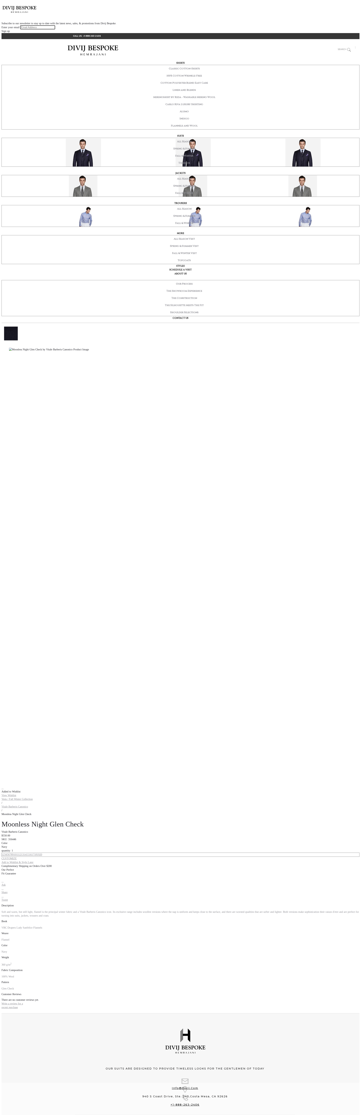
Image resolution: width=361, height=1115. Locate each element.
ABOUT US (180, 273)
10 (15, 854)
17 (33, 854)
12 (19, 854)
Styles (180, 265)
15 (27, 854)
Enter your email (11, 27)
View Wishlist (9, 795)
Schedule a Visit (180, 269)
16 (30, 854)
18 (35, 854)
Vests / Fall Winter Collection (17, 799)
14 (25, 854)
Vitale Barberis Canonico (15, 806)
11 (17, 854)
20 (40, 854)
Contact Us (180, 318)
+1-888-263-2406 (92, 36)
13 (22, 854)
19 (38, 854)
